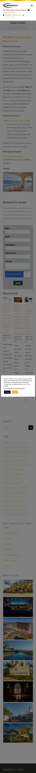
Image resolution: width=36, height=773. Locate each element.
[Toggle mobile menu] (32, 6)
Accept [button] (15, 392)
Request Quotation (13, 15)
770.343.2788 (8, 17)
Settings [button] (7, 392)
